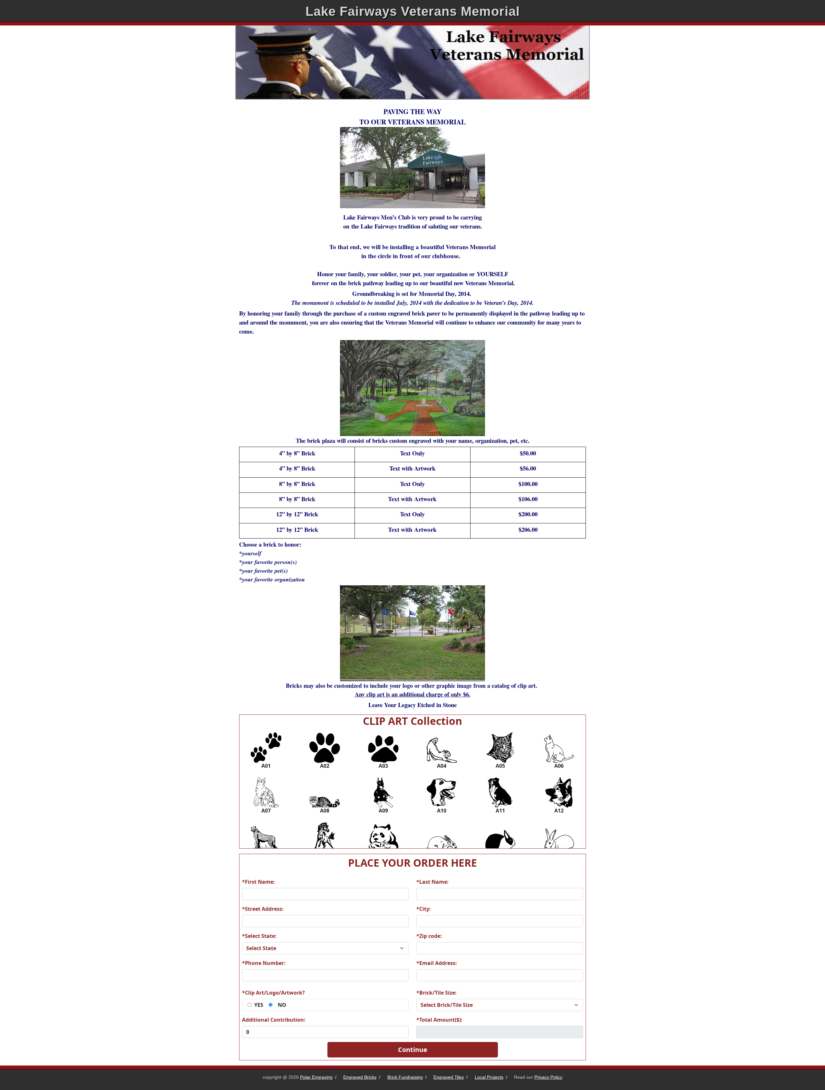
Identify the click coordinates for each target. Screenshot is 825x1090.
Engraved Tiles (448, 1077)
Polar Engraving (316, 1077)
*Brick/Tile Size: (436, 992)
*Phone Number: (264, 963)
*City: (423, 908)
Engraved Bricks (359, 1077)
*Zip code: (429, 935)
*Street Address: (263, 908)
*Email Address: (436, 963)
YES (258, 1004)
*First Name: (258, 881)
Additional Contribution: (274, 1019)
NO (282, 1004)
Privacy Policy (548, 1077)
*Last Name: (432, 881)
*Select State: (259, 935)
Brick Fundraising (405, 1077)
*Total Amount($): (439, 1019)
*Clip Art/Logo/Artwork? (273, 992)
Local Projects (489, 1077)
